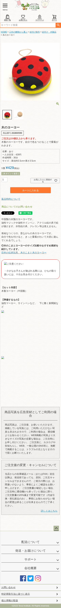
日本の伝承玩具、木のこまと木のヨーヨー (23, 252)
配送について (30, 542)
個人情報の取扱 (9, 600)
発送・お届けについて (30, 550)
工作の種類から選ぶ (18, 32)
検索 (58, 25)
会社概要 (30, 568)
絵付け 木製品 (49, 32)
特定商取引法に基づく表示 (15, 594)
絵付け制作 (35, 32)
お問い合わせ (8, 587)
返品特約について (10, 199)
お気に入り (23, 20)
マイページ (39, 20)
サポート (30, 559)
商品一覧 (7, 20)
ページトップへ (56, 528)
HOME (4, 32)
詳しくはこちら (49, 510)
